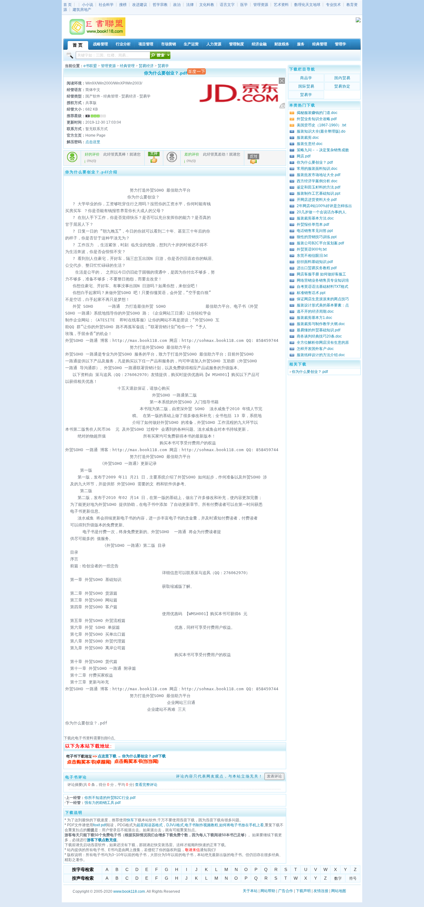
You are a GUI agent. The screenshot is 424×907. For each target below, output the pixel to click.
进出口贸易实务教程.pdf (316, 268)
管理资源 (260, 4)
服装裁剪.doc (308, 137)
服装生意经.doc (310, 144)
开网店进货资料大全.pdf (316, 199)
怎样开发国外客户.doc (315, 349)
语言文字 (227, 4)
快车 (130, 820)
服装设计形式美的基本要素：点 (323, 305)
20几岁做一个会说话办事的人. (322, 212)
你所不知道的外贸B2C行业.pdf (109, 798)
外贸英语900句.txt (312, 249)
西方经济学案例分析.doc (317, 181)
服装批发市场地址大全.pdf (318, 175)
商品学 (306, 78)
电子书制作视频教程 (201, 825)
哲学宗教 (160, 4)
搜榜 (123, 4)
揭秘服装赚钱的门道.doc (317, 113)
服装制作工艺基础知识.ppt (318, 193)
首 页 (67, 4)
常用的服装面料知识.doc (317, 168)
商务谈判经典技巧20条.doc (319, 336)
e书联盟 (90, 66)
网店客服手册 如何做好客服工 (321, 274)
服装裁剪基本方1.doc (314, 317)
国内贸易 (342, 78)
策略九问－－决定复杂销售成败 (323, 150)
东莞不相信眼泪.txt (312, 255)
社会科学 (106, 4)
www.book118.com (129, 891)
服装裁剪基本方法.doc (315, 218)
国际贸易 (306, 86)
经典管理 (127, 66)
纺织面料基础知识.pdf (315, 262)
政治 (177, 4)
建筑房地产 (82, 9)
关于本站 (250, 891)
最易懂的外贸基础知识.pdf (318, 330)
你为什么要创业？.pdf (315, 162)
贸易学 (163, 66)
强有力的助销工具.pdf (102, 802)
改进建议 (139, 4)
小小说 (87, 4)
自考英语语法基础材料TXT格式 (322, 286)
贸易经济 (146, 66)
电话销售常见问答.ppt (315, 231)
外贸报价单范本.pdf (313, 224)
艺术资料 (281, 4)
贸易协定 (342, 86)
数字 (338, 878)
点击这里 (92, 142)
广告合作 (285, 891)
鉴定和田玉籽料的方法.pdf (318, 187)
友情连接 (320, 891)
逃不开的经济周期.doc (315, 311)
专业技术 (333, 4)
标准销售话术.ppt (311, 293)
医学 (244, 4)
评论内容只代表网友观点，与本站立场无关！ (219, 776)
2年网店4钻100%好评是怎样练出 (324, 206)
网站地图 (338, 891)
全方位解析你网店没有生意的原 (323, 342)
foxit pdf (99, 825)
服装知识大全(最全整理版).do (321, 131)
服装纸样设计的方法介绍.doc (321, 355)
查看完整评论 (146, 784)
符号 (353, 878)
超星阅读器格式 (150, 825)
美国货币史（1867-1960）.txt (321, 125)
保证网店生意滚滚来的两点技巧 (323, 299)
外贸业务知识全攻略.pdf (316, 119)
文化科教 (206, 4)
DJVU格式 (175, 825)
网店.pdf (303, 156)
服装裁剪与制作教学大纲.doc (321, 324)
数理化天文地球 (307, 4)
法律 (190, 4)
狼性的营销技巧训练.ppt (316, 237)
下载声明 (303, 891)
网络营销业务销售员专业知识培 (323, 280)
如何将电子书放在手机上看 (241, 825)
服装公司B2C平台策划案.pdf (320, 243)
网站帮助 (267, 891)
